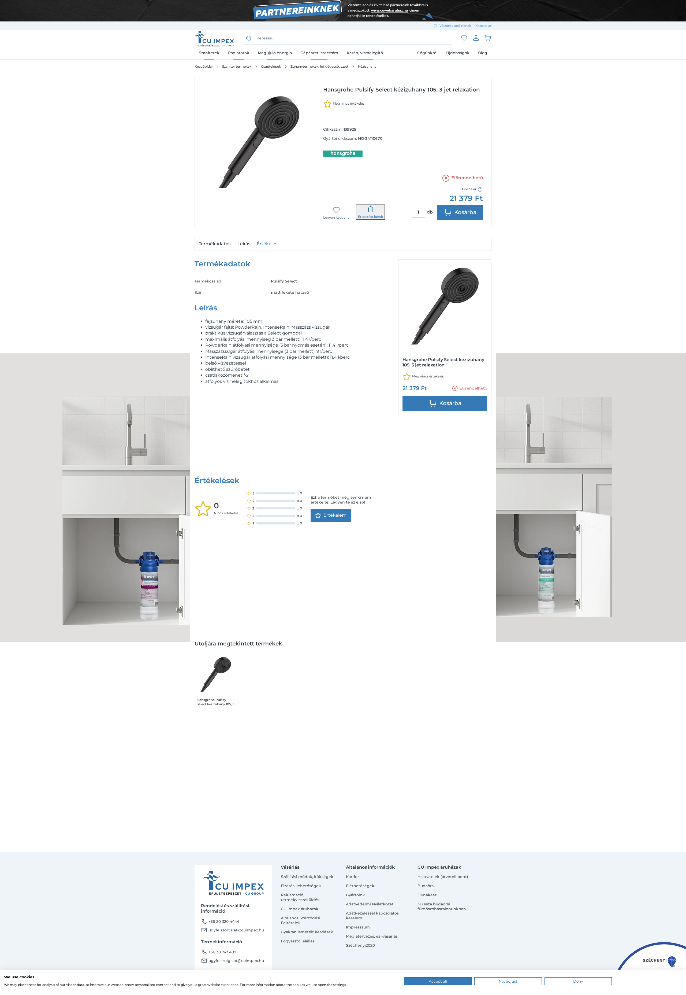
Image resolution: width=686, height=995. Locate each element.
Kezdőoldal (203, 66)
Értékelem (334, 515)
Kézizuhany (367, 66)
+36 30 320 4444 (220, 921)
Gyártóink (355, 895)
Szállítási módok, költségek (307, 876)
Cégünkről (427, 52)
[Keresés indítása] (249, 38)
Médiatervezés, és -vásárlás (372, 936)
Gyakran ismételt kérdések (307, 932)
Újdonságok (457, 52)
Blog (482, 52)
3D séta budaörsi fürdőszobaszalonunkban (441, 906)
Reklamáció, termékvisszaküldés (300, 897)
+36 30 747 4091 (219, 952)
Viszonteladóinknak (455, 26)
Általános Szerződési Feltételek (300, 920)
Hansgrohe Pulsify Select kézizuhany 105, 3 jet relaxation (215, 702)
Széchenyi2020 (360, 945)
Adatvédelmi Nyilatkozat (369, 904)
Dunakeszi (427, 895)
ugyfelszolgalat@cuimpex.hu (232, 930)
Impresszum (358, 927)
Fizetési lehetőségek (301, 885)
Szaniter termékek (236, 66)
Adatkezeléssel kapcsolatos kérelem (372, 915)
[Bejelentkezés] (476, 38)
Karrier (352, 876)
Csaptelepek (271, 66)
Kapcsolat (483, 26)
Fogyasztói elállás (297, 941)
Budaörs (425, 885)
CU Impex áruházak (299, 908)
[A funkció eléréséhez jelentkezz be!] (464, 38)
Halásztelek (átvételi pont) (442, 876)
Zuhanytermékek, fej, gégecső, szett (319, 66)
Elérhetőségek (360, 885)
